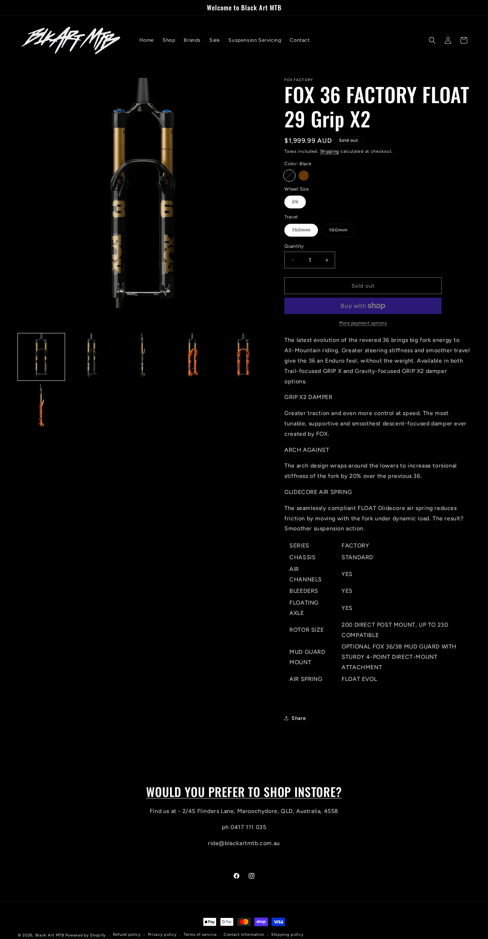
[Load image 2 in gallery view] (91, 356)
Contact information (244, 935)
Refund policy (127, 935)
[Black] (289, 176)
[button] (432, 40)
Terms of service (200, 935)
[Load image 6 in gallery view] (41, 407)
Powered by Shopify (85, 935)
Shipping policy (287, 935)
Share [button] (299, 718)
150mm (305, 232)
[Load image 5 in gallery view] (243, 356)
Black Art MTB (49, 935)
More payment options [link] (363, 322)
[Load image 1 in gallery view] (41, 356)
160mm (342, 232)
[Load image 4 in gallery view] (192, 356)
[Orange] (304, 176)
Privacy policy (162, 935)
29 (299, 203)
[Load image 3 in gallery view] (142, 356)
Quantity (294, 246)
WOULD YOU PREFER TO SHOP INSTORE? (244, 792)
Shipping (329, 151)
